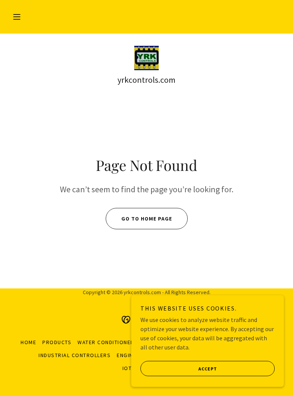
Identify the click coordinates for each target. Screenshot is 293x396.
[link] (146, 58)
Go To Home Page (146, 218)
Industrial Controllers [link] (75, 355)
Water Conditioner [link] (105, 342)
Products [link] (56, 342)
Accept (207, 369)
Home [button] (28, 342)
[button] (16, 16)
